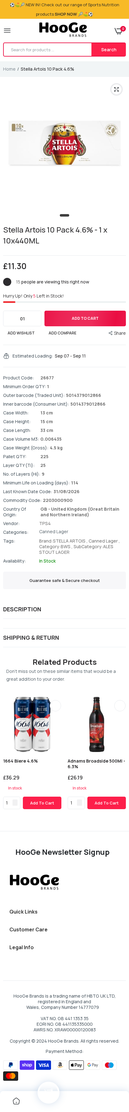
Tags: (9, 541)
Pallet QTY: (14, 456)
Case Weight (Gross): (26, 448)
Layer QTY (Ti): (19, 465)
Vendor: (11, 523)
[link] (55, 705)
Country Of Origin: (14, 512)
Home (9, 69)
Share (120, 333)
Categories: (15, 532)
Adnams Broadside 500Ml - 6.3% (96, 763)
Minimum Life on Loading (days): (36, 483)
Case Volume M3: (21, 439)
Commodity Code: (22, 500)
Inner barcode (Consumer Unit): (36, 404)
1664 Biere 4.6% (20, 761)
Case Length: (17, 430)
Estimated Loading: (33, 356)
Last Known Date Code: (27, 491)
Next (118, 761)
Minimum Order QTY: (24, 386)
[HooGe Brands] (63, 31)
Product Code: (18, 378)
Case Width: (16, 413)
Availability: (14, 561)
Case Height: (17, 421)
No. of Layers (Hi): (21, 474)
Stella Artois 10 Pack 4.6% (55, 235)
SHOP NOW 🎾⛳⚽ (74, 14)
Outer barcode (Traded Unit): (34, 395)
